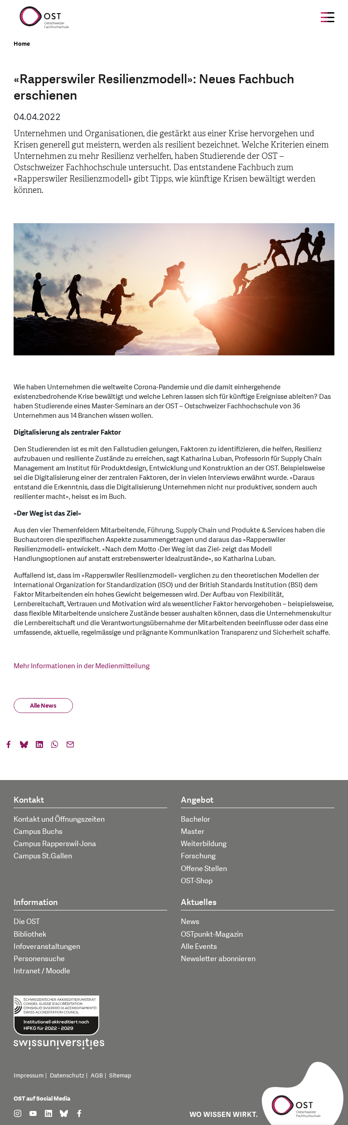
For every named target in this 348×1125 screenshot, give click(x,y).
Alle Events (199, 947)
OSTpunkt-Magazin (212, 934)
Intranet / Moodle (42, 971)
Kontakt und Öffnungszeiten (59, 819)
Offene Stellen (204, 869)
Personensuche (39, 959)
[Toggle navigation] (327, 17)
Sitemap (120, 1076)
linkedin (39, 746)
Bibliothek (30, 934)
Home (22, 44)
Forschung (198, 856)
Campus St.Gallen (43, 856)
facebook (9, 746)
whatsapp (55, 746)
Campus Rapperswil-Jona (55, 844)
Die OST (27, 922)
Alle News (43, 706)
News (190, 922)
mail (70, 746)
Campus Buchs (38, 832)
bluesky (24, 746)
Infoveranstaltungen (47, 947)
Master (192, 832)
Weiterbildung (204, 844)
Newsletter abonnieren (218, 959)
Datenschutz (67, 1076)
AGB (97, 1076)
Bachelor (195, 819)
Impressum (29, 1076)
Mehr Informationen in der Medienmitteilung (82, 666)
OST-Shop (197, 881)
